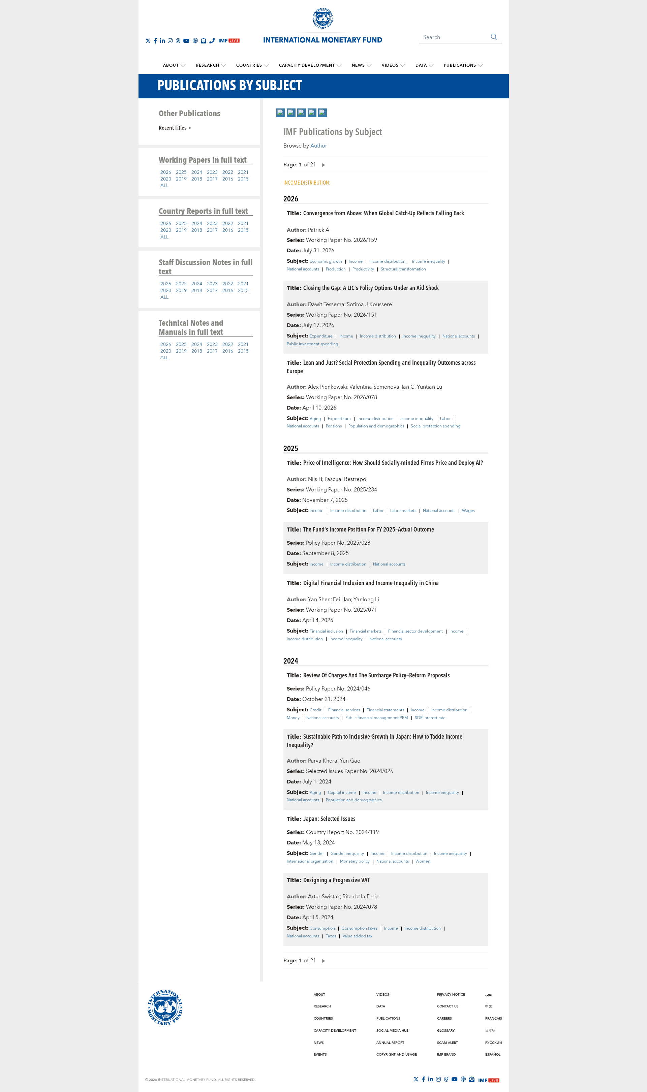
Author (318, 146)
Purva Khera (322, 761)
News (358, 65)
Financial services (344, 710)
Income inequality (428, 262)
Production (336, 269)
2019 (181, 179)
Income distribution (387, 262)
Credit (315, 710)
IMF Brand (446, 1055)
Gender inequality (347, 854)
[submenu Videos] (403, 65)
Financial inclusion (326, 632)
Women (422, 862)
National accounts (303, 269)
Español (492, 1055)
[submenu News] (369, 65)
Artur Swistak (324, 896)
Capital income (342, 793)
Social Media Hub (392, 1031)
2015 (243, 179)
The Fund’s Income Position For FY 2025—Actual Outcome (368, 529)
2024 (196, 172)
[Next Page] (321, 164)
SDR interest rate (430, 718)
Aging (315, 419)
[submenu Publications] (480, 65)
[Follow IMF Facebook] (155, 40)
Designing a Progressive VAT (336, 879)
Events (320, 1055)
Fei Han (342, 599)
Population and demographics (376, 426)
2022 (227, 172)
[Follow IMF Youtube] (186, 40)
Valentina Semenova (374, 387)
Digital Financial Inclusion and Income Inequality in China (371, 582)
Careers (444, 1019)
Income (356, 262)
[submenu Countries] (266, 65)
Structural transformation (403, 269)
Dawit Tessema (326, 304)
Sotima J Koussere (369, 304)
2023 (212, 172)
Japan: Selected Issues (329, 818)
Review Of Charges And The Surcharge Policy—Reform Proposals (376, 674)
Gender (317, 854)
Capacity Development (307, 65)
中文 (488, 1006)
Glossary (446, 1031)
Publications (460, 65)
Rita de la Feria (360, 896)
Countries (249, 65)
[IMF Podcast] (195, 40)
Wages (468, 511)
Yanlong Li (366, 599)
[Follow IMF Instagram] (170, 40)
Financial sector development (415, 632)
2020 (165, 179)
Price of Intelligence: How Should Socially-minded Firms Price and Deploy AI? (393, 462)
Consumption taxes (359, 929)
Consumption (322, 929)
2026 (165, 172)
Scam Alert (447, 1043)
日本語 (490, 1031)
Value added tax (357, 936)
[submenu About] (183, 65)
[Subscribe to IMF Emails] (203, 40)
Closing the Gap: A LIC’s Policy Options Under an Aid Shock (371, 287)
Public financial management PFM (376, 718)
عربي (488, 995)
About (171, 65)
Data (421, 65)
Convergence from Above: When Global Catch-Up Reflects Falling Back (383, 212)
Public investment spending (312, 344)
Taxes (331, 936)
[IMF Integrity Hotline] (212, 40)
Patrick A (318, 230)
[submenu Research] (223, 65)
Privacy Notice (451, 995)
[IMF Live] (488, 1079)
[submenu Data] (431, 65)
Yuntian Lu (429, 387)
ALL (164, 186)
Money (293, 718)
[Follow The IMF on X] (148, 40)
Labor (445, 419)
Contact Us (448, 1006)
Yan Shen (319, 599)
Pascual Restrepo (345, 479)
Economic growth (326, 262)
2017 (212, 179)
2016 (227, 179)
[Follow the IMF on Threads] (178, 40)
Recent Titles (172, 127)
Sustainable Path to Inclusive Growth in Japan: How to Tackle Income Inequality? (374, 740)
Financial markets (365, 632)
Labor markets (403, 511)
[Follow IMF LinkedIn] (162, 40)
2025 (181, 172)
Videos (390, 65)
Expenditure (321, 336)
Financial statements (385, 710)
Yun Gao (350, 761)
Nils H (315, 479)
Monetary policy (355, 862)
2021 (243, 172)
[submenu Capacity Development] (339, 65)
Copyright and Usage (396, 1055)
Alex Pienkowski (327, 387)
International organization (310, 862)
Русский (493, 1043)
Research (207, 65)
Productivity (363, 269)
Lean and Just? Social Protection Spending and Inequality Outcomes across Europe (381, 366)
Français (493, 1019)
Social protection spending (436, 426)
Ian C (408, 387)
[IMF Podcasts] (463, 1079)
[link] (280, 112)
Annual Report (390, 1043)
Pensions (334, 426)
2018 (196, 179)
